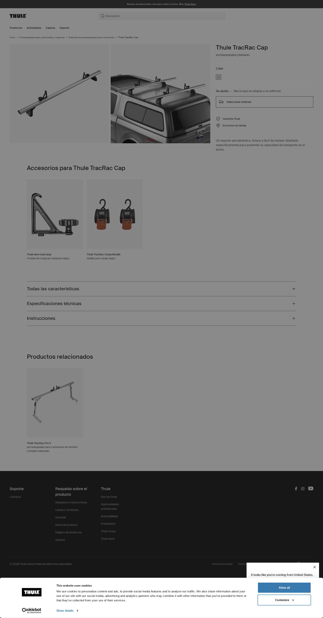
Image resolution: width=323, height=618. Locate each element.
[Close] (314, 567)
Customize (282, 599)
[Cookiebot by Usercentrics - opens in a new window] (31, 611)
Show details (64, 610)
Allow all (284, 587)
